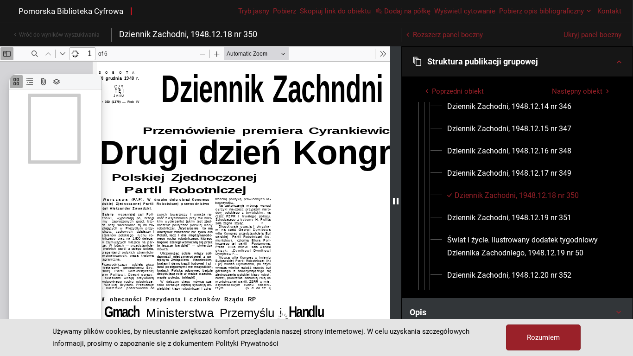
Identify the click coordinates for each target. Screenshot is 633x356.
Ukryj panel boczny (592, 35)
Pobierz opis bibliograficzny (541, 11)
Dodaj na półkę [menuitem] (407, 11)
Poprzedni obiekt (458, 91)
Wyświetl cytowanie (464, 11)
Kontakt (609, 11)
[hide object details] (395, 201)
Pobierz (284, 11)
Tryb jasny (253, 11)
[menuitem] (509, 106)
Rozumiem (543, 337)
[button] (517, 61)
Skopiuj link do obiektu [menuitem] (335, 11)
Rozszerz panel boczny (448, 35)
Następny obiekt (577, 91)
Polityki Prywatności (247, 343)
